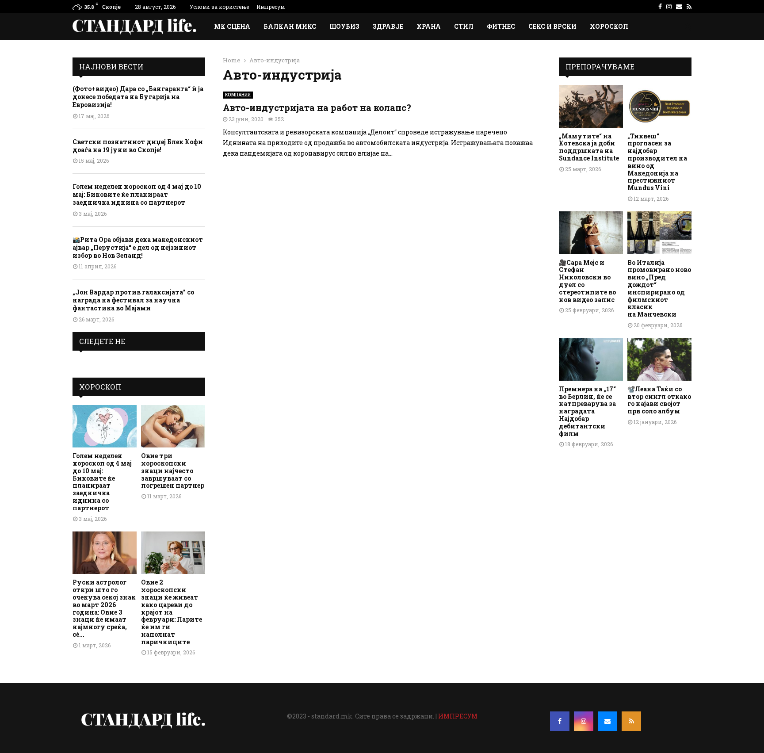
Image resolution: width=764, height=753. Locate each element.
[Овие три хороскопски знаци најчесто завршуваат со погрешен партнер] (173, 426)
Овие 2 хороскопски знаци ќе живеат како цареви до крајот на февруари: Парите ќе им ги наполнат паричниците (171, 612)
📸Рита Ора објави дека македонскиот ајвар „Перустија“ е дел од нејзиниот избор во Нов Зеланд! (138, 247)
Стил (464, 26)
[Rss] (631, 721)
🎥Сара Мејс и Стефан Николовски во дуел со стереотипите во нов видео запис (587, 281)
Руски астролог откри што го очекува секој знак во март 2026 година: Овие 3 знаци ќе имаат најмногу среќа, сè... (104, 608)
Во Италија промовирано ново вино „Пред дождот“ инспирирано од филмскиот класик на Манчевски (659, 288)
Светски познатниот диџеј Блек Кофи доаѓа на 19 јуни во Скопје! (138, 146)
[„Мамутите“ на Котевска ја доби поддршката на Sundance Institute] (591, 106)
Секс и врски (552, 26)
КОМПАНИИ (238, 95)
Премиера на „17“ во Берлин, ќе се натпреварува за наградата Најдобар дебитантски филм (587, 411)
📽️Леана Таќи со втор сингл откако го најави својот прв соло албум (659, 400)
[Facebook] (559, 721)
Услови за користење (219, 6)
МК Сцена (232, 26)
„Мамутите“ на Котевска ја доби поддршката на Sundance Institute (589, 147)
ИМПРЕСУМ (458, 716)
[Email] (607, 721)
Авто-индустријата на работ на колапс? (317, 107)
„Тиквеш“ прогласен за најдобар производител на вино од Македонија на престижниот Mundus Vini (657, 162)
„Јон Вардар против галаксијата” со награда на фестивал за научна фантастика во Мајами (133, 300)
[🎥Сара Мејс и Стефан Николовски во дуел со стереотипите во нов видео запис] (591, 232)
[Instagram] (583, 721)
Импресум (270, 6)
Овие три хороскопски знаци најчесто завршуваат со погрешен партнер (172, 470)
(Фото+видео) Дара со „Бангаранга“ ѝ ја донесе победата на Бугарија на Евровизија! (138, 96)
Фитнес (501, 26)
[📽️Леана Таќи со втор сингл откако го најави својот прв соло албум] (659, 359)
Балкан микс (290, 26)
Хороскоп (609, 26)
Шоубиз (344, 26)
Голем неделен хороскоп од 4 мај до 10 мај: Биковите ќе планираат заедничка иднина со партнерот (137, 194)
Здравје (388, 26)
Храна (428, 26)
